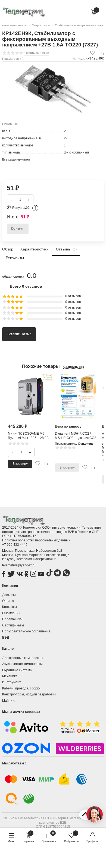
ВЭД (5, 637)
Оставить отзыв (19, 334)
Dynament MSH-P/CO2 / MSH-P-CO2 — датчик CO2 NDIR (75, 438)
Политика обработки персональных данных (36, 540)
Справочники (12, 619)
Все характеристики (16, 159)
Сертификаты (13, 625)
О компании (11, 613)
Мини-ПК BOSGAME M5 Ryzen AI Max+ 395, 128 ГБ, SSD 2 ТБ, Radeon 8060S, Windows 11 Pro (28, 440)
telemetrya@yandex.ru (19, 565)
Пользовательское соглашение (26, 631)
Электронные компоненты (22, 658)
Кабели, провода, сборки (21, 688)
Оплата (8, 601)
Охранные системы (17, 670)
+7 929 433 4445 (14, 545)
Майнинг (8, 700)
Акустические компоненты (22, 664)
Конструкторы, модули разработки (29, 694)
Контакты (9, 607)
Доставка (9, 595)
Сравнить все (73, 366)
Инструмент (11, 682)
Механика (9, 676)
